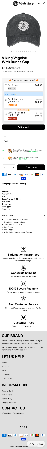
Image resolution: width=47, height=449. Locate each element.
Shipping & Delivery (9, 403)
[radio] (23, 87)
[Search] (39, 3)
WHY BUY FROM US (8, 215)
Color (4, 136)
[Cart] (44, 3)
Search (4, 362)
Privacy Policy (7, 395)
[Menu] (2, 3)
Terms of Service (8, 391)
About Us (5, 366)
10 (31, 51)
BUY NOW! (32, 167)
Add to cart (23, 127)
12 (35, 51)
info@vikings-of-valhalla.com (13, 413)
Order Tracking (7, 378)
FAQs (4, 370)
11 (33, 51)
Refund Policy (7, 399)
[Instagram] (25, 426)
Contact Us (6, 374)
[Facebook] (21, 426)
